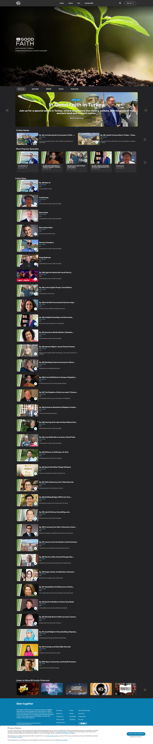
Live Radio (72, 716)
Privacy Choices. (70, 733)
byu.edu (80, 719)
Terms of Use (60, 719)
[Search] (120, 3)
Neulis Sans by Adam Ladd (25, 724)
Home (71, 710)
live (79, 3)
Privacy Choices (17, 737)
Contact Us (59, 716)
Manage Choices (135, 736)
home (62, 3)
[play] (35, 142)
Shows (71, 713)
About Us (59, 713)
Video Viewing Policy (52, 736)
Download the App (84, 710)
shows (71, 3)
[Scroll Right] (146, 110)
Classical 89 (82, 716)
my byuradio (89, 3)
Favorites (72, 719)
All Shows (59, 710)
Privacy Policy (60, 722)
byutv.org (81, 713)
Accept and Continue (136, 734)
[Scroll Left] (7, 110)
